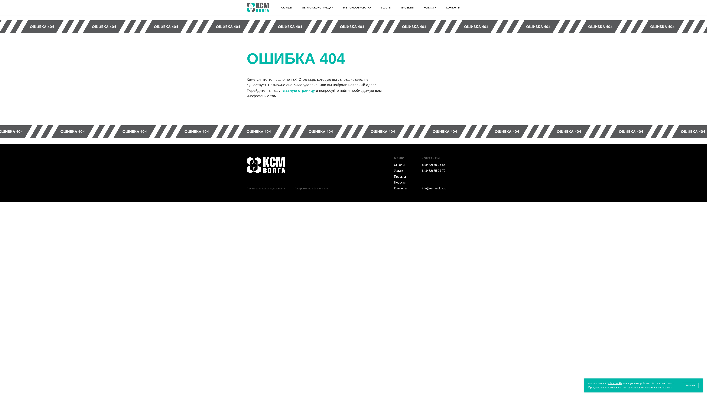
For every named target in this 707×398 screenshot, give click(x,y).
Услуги (398, 170)
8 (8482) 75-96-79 (433, 170)
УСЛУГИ (386, 7)
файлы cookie (614, 383)
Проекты (400, 176)
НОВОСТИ (429, 7)
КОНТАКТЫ (453, 7)
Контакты (400, 188)
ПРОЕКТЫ (407, 7)
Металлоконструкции (317, 7)
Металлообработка (357, 7)
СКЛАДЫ (286, 7)
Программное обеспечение (311, 188)
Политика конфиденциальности (266, 188)
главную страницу (298, 90)
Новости (400, 182)
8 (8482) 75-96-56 (433, 164)
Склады (399, 164)
